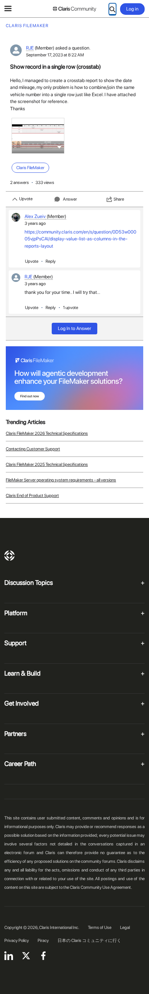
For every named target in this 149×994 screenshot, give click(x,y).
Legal (125, 927)
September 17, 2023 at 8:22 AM (55, 54)
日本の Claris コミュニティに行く (89, 940)
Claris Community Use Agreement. (101, 887)
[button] (59, 146)
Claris (9, 555)
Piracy (43, 940)
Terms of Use (99, 927)
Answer (70, 199)
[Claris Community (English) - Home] (74, 9)
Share (119, 199)
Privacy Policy (16, 940)
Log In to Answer (74, 328)
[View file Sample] (38, 135)
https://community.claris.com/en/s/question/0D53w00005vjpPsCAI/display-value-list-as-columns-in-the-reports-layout (80, 239)
